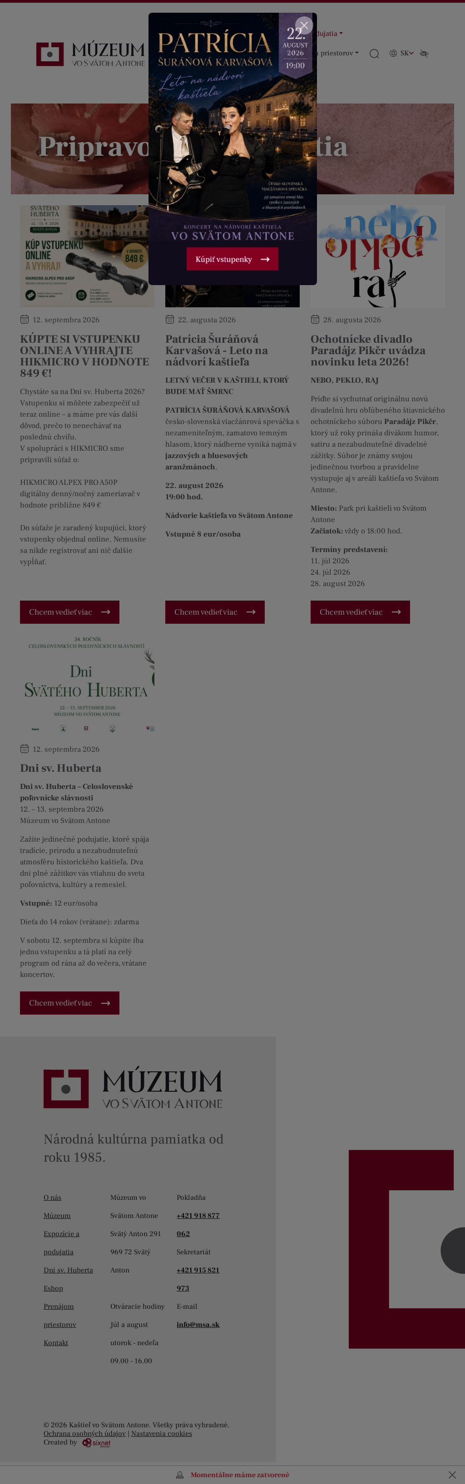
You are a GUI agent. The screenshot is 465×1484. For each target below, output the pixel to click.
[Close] (304, 25)
